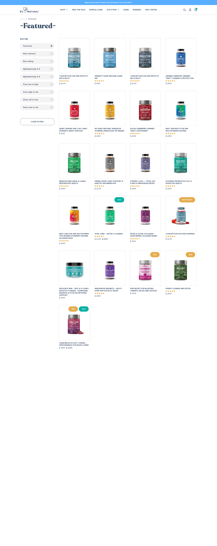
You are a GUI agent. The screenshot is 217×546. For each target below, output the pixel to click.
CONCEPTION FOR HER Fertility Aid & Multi (73, 77)
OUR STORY (112, 10)
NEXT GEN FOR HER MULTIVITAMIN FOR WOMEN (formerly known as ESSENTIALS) (74, 236)
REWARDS (137, 10)
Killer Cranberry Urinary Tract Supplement (142, 130)
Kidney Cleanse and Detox (178, 288)
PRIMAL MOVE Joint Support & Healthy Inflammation (109, 182)
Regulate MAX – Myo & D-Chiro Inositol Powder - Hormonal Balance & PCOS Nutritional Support (74, 291)
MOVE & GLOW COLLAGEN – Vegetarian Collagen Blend (143, 235)
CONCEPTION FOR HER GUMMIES (180, 234)
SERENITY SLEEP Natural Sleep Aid (108, 77)
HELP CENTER (151, 10)
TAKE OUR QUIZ (78, 10)
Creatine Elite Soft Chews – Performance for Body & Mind (74, 344)
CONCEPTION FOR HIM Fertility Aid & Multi (144, 77)
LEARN (126, 10)
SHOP (62, 10)
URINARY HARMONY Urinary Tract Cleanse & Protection (180, 77)
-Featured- (32, 19)
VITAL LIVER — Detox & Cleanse (109, 234)
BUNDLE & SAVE (96, 10)
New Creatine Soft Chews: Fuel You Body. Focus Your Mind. (108, 2)
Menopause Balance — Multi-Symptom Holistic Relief (108, 289)
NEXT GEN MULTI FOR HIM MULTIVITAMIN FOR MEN (177, 130)
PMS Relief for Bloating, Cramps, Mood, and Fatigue (143, 289)
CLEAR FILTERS (37, 122)
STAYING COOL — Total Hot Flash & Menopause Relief (142, 182)
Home (22, 19)
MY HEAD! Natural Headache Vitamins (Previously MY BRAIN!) (109, 130)
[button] (64, 81)
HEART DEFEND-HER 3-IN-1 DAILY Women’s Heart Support (73, 130)
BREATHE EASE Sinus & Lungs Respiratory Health (72, 182)
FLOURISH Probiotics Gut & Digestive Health (179, 182)
